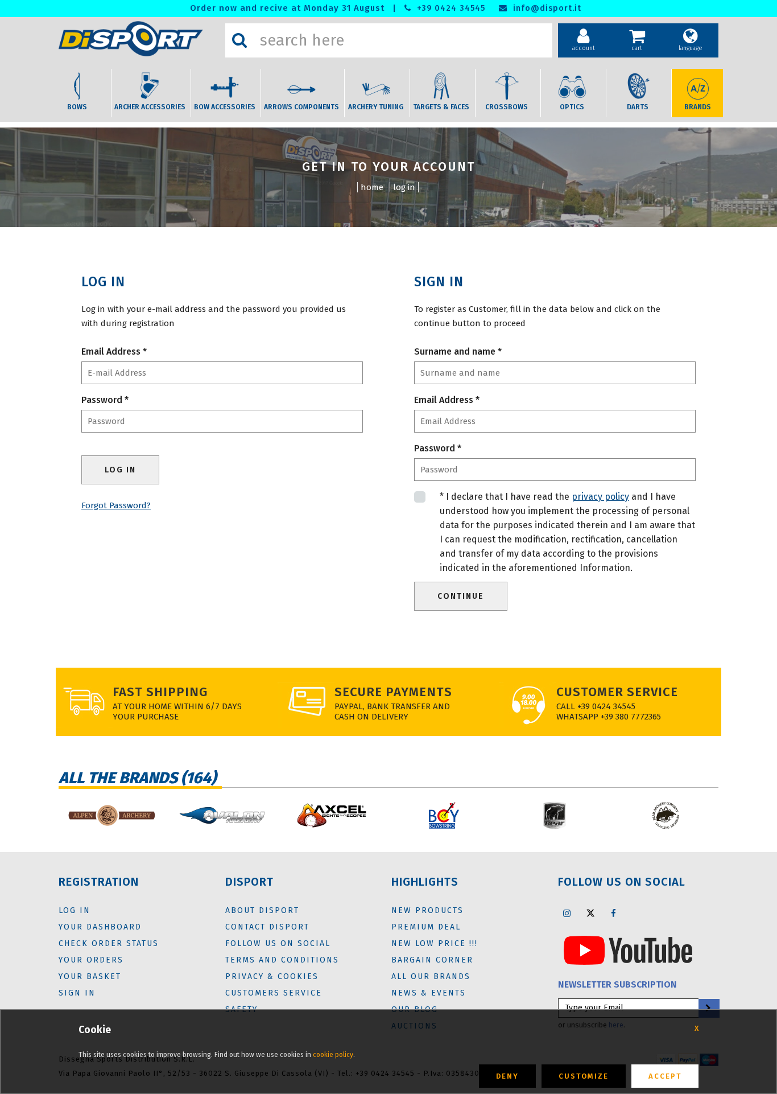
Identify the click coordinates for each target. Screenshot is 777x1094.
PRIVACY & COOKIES (272, 976)
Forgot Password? (116, 505)
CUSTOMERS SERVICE (273, 993)
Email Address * (114, 351)
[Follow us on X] (590, 913)
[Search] (239, 40)
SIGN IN (77, 993)
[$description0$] (111, 815)
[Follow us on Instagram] (567, 913)
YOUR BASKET (90, 976)
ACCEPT (664, 1076)
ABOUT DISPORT (262, 910)
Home (372, 187)
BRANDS (697, 107)
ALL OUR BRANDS (430, 976)
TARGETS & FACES (441, 107)
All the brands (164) (137, 777)
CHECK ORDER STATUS (109, 943)
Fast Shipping (160, 692)
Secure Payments (393, 692)
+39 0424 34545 (449, 8)
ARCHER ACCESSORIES (149, 107)
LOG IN (404, 187)
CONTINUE (460, 596)
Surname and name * (458, 351)
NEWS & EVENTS (428, 993)
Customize (584, 1076)
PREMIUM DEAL (426, 927)
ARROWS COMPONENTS (301, 107)
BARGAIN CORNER (432, 960)
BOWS (77, 107)
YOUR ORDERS (91, 960)
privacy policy (600, 496)
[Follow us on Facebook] (614, 913)
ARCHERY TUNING (375, 107)
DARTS (637, 107)
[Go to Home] (139, 38)
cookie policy (333, 1055)
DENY (507, 1076)
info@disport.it (545, 8)
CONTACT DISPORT (267, 927)
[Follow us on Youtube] (628, 949)
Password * (105, 399)
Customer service (617, 692)
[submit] (708, 1008)
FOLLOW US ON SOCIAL (277, 943)
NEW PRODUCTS (427, 910)
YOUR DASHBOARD (100, 927)
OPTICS (572, 107)
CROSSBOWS (506, 107)
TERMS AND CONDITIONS (282, 960)
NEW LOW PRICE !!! (434, 943)
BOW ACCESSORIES (224, 107)
